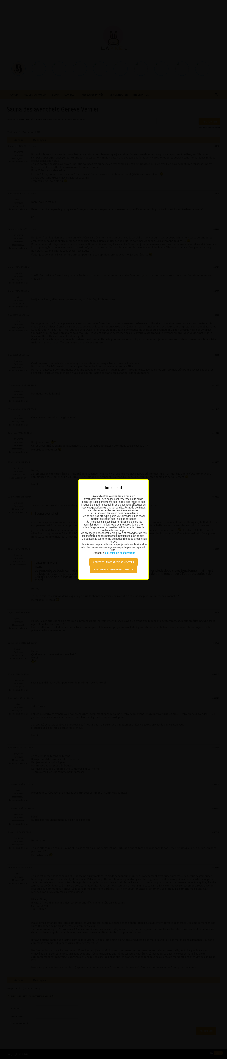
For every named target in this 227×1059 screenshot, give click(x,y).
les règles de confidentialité (120, 553)
